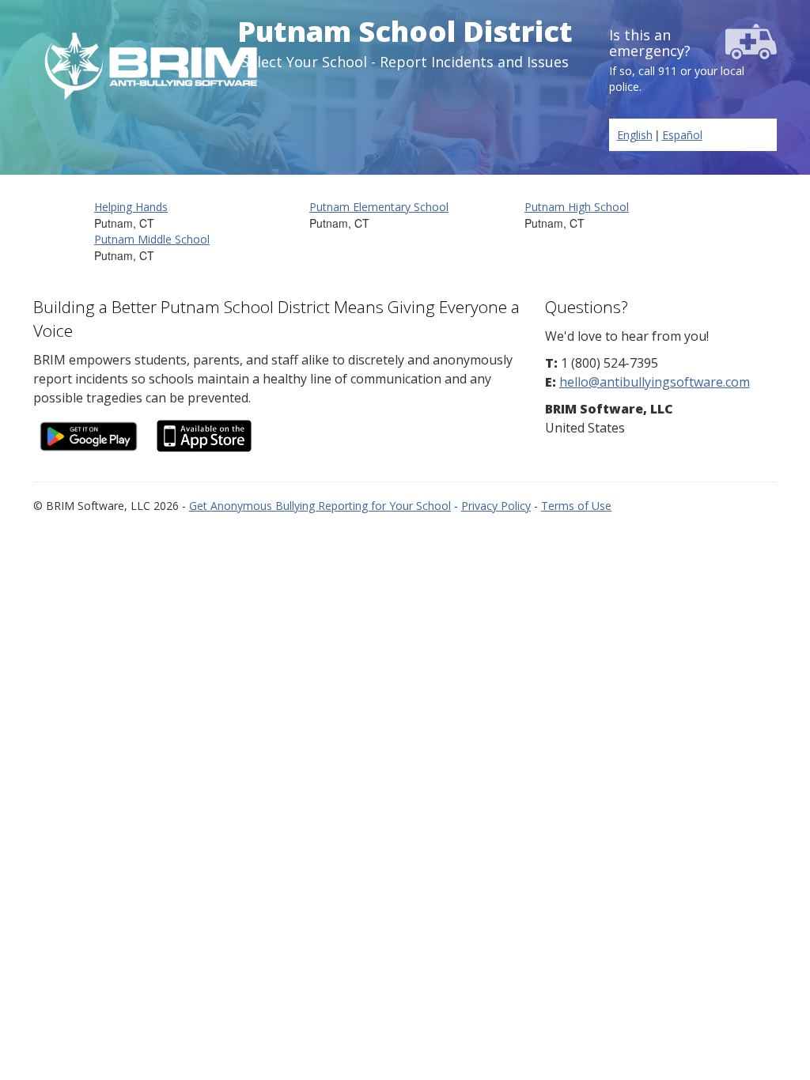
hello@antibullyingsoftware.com (654, 382)
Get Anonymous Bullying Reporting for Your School (320, 505)
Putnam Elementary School (379, 206)
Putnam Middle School (152, 239)
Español (682, 134)
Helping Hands (131, 206)
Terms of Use (576, 505)
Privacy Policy (496, 505)
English (635, 134)
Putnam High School (576, 206)
